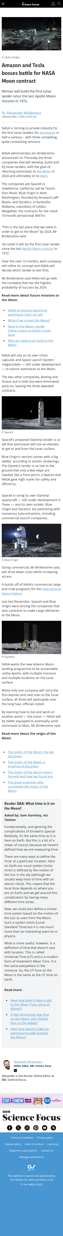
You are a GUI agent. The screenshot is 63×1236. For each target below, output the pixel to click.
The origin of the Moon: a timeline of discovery (26, 764)
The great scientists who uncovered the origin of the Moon (28, 786)
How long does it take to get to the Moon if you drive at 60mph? (31, 1004)
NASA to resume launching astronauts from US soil (27, 312)
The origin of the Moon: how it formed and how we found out (30, 774)
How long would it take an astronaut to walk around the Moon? (29, 1033)
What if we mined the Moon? (29, 320)
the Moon (44, 171)
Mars (44, 176)
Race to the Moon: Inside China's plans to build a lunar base (29, 330)
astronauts (47, 132)
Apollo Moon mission (38, 249)
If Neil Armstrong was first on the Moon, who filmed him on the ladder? (29, 1018)
